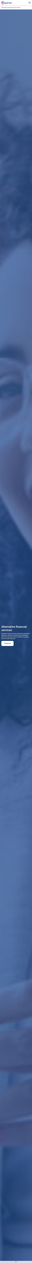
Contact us (7, 643)
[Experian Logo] (6, 3)
